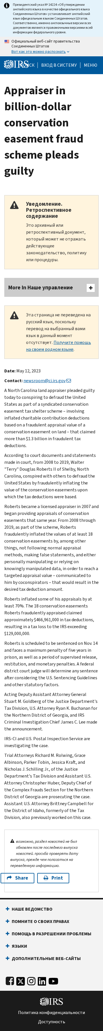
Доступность (51, 1022)
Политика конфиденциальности (51, 1012)
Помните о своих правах (40, 921)
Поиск (27, 65)
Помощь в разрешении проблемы (51, 934)
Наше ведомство (32, 909)
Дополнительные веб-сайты (46, 958)
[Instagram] (31, 980)
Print (57, 878)
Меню (90, 65)
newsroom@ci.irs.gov (44, 381)
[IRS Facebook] (10, 980)
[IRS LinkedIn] (42, 980)
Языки (19, 946)
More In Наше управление (40, 287)
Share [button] (21, 878)
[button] (59, 65)
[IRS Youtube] (53, 980)
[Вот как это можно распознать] (51, 46)
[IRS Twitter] (20, 980)
